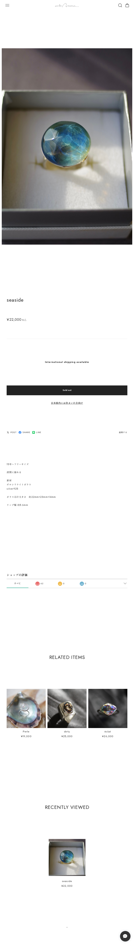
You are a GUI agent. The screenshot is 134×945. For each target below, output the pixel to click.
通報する (123, 432)
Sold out (67, 390)
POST (13, 432)
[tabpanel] (67, 865)
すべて (17, 583)
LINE (38, 432)
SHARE (26, 432)
